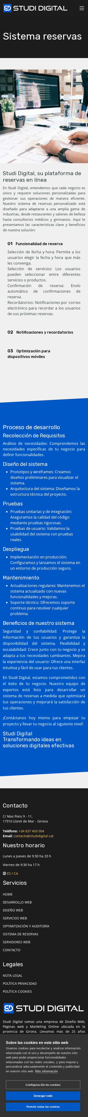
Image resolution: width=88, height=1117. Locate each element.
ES (9, 873)
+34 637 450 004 (31, 831)
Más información (46, 1071)
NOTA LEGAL (12, 975)
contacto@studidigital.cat (34, 836)
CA (16, 873)
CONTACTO (11, 950)
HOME (8, 894)
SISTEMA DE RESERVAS (20, 934)
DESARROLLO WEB (17, 902)
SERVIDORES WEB (16, 942)
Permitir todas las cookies (43, 1106)
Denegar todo (43, 1096)
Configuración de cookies (43, 1085)
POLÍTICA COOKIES (17, 991)
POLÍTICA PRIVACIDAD (20, 983)
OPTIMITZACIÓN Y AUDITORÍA (26, 926)
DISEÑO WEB (13, 910)
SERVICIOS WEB (15, 918)
